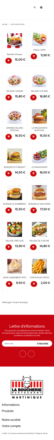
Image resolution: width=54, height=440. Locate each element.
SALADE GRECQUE (15, 240)
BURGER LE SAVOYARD (39, 204)
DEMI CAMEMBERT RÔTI (14, 277)
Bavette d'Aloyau (14, 54)
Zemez (45, 433)
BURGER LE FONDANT (14, 167)
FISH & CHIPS (39, 50)
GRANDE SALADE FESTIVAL (14, 129)
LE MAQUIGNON (39, 167)
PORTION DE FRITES (39, 277)
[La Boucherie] (27, 387)
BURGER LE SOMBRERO (14, 204)
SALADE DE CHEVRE (39, 240)
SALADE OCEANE (39, 91)
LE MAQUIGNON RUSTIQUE (39, 129)
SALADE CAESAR (14, 91)
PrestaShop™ (31, 433)
